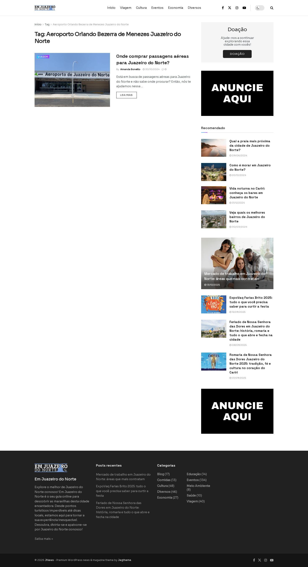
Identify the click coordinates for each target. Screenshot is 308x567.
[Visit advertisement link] (237, 93)
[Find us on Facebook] (223, 8)
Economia (175, 8)
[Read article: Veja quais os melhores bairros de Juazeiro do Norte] (213, 219)
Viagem (125, 8)
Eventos (157, 8)
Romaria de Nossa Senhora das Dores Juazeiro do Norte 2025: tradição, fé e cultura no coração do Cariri (250, 363)
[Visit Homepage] (53, 8)
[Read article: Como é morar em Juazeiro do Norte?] (213, 172)
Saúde (191, 495)
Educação (194, 474)
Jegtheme (124, 560)
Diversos (194, 8)
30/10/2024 (152, 69)
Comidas (164, 480)
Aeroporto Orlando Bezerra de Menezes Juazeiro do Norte (91, 24)
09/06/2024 (239, 155)
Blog (160, 474)
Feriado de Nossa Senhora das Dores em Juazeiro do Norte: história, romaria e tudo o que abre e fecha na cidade (251, 330)
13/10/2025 (213, 284)
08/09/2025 (239, 345)
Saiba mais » (44, 539)
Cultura (141, 8)
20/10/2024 (238, 175)
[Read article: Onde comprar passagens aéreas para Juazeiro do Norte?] (72, 80)
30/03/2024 (239, 226)
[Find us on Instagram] (237, 8)
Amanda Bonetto (130, 69)
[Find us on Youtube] (244, 8)
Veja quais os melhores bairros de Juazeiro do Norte (247, 216)
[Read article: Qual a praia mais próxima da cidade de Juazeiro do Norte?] (213, 148)
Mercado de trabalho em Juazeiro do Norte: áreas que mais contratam (234, 276)
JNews (49, 560)
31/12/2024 (238, 202)
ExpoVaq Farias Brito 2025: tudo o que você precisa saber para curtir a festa (250, 302)
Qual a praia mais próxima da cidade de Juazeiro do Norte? (249, 145)
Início (111, 8)
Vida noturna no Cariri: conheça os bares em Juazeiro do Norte (247, 192)
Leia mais (128, 94)
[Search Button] (271, 8)
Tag (47, 24)
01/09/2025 (238, 377)
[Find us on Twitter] (229, 8)
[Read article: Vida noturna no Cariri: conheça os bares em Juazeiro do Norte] (213, 195)
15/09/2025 (238, 311)
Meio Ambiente (198, 486)
